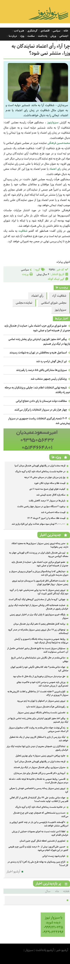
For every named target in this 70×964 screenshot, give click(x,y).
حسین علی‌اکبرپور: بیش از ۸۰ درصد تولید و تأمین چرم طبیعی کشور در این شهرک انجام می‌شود (38, 848)
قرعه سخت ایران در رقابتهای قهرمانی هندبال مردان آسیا (40, 466)
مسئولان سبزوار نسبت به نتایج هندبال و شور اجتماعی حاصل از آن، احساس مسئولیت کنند (37, 650)
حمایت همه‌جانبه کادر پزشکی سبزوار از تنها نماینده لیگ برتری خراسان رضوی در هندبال (38, 607)
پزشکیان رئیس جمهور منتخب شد (49, 379)
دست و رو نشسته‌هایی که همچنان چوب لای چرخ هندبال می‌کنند (40, 814)
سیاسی (56, 31)
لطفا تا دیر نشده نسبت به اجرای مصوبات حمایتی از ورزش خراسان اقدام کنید (40, 833)
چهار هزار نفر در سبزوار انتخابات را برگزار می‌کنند (40, 409)
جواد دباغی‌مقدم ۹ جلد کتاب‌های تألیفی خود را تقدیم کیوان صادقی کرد (39, 669)
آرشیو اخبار (13, 871)
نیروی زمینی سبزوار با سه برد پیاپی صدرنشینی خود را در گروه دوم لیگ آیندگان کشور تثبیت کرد (39, 592)
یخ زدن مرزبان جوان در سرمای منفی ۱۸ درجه (44, 477)
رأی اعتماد (37, 295)
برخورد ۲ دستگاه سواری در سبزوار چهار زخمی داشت (41, 506)
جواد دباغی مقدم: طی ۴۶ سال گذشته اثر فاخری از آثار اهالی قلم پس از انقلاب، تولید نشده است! (39, 799)
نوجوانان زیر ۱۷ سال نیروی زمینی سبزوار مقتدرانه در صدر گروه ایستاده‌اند (38, 631)
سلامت (31, 36)
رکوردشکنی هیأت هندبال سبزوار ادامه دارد (45, 707)
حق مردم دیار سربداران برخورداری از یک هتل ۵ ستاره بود (39, 676)
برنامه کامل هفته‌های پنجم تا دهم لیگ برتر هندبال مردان (39, 624)
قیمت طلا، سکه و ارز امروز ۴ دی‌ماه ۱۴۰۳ (46, 518)
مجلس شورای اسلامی (53, 302)
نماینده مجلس (24, 302)
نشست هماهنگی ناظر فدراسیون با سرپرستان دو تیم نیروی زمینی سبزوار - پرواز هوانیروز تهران (40, 582)
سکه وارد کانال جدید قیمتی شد (50, 495)
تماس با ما (62, 41)
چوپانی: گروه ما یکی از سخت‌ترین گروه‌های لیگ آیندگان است (37, 599)
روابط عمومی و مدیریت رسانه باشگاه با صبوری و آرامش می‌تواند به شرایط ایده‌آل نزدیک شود (41, 641)
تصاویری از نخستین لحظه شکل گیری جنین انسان (43, 841)
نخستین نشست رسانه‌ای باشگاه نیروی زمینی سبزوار (41, 713)
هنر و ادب (18, 31)
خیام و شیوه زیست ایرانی (53, 856)
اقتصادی (45, 31)
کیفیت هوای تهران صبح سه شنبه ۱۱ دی (47, 489)
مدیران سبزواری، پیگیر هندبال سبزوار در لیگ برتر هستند (39, 767)
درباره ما (12, 36)
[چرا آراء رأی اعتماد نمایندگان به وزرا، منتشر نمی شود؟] (38, 101)
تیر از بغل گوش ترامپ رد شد (51, 361)
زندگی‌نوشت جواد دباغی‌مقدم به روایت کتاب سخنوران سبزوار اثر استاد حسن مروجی (38, 729)
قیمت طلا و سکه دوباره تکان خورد (49, 483)
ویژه (22, 36)
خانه (65, 31)
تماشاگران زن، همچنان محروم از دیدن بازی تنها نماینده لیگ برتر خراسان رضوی (37, 748)
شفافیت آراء (59, 295)
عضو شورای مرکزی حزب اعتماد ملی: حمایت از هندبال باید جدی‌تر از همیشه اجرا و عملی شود (37, 328)
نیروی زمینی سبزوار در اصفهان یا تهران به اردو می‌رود (41, 701)
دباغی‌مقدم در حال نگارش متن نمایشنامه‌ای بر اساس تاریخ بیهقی (39, 659)
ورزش (53, 36)
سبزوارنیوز (60, 309)
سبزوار (29, 950)
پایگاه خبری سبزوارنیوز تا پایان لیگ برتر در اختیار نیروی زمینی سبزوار (39, 616)
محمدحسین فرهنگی (58, 143)
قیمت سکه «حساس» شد (53, 512)
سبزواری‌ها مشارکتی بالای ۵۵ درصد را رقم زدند (41, 370)
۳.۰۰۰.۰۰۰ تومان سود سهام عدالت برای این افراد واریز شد (38, 524)
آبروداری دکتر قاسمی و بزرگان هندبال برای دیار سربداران (39, 773)
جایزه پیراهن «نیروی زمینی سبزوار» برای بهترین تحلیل (41, 756)
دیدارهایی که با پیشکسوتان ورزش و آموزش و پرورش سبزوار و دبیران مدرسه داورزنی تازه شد (38, 573)
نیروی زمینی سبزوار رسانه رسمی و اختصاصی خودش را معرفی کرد (38, 790)
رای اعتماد (55, 169)
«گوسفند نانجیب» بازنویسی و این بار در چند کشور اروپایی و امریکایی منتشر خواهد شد (39, 824)
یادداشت (42, 36)
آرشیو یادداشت (45, 950)
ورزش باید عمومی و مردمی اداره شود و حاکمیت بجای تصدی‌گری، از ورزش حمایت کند (42, 684)
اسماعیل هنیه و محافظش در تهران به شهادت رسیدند (38, 352)
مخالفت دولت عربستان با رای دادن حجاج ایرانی (41, 401)
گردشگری (32, 31)
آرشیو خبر (62, 950)
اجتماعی (63, 36)
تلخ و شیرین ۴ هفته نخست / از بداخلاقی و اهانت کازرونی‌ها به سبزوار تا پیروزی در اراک (38, 693)
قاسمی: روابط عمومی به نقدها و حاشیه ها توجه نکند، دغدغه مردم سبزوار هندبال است (38, 781)
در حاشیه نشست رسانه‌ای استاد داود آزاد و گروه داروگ (40, 471)
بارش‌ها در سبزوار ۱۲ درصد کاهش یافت (47, 501)
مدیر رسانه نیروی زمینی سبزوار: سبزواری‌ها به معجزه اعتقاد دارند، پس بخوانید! (39, 545)
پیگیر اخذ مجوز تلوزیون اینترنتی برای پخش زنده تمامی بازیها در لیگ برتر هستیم (38, 720)
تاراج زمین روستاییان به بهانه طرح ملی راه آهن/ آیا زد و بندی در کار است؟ (38, 863)
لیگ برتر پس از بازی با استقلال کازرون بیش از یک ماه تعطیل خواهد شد (38, 739)
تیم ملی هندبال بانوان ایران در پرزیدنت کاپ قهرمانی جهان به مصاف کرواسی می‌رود (38, 554)
